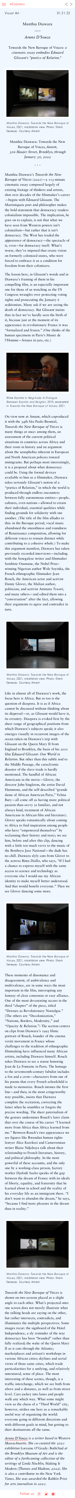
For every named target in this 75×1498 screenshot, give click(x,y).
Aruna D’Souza (16, 1438)
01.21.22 (63, 13)
